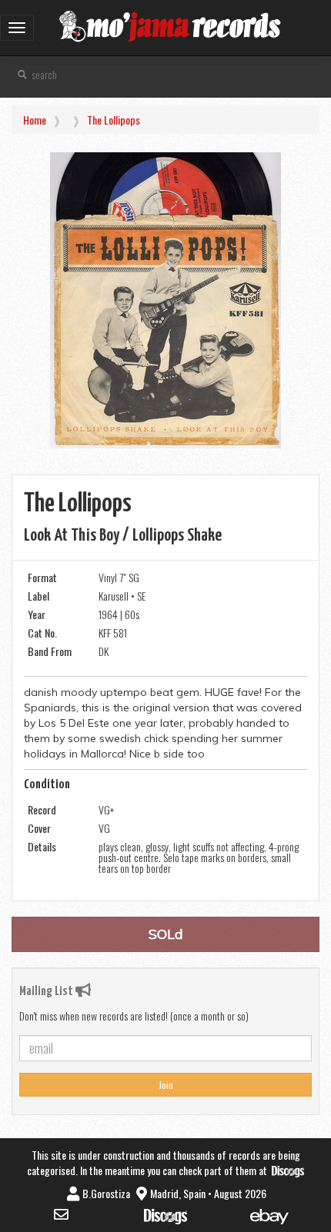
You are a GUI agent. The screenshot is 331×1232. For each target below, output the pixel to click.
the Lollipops (113, 120)
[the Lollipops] (165, 300)
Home (34, 120)
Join (166, 1084)
